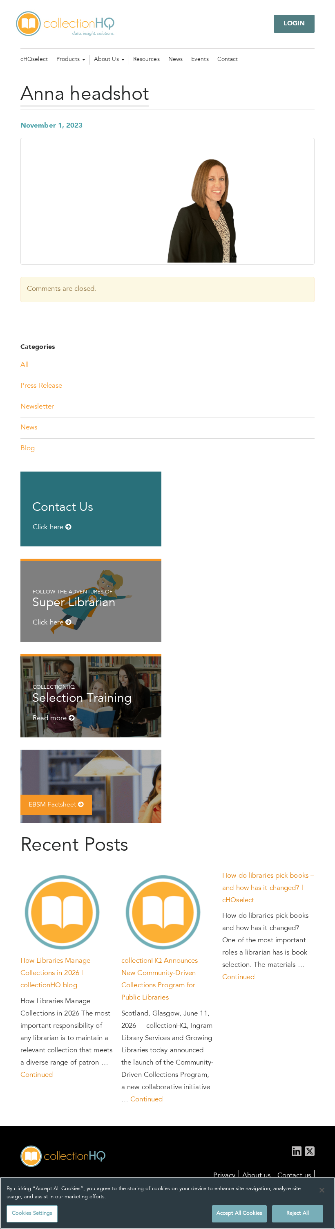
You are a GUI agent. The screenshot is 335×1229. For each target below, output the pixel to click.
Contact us (294, 1176)
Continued (36, 1075)
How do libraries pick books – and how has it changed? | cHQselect (268, 888)
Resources (146, 60)
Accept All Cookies (239, 1213)
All (24, 365)
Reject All (297, 1213)
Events (200, 60)
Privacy (224, 1176)
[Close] (322, 1190)
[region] (167, 1203)
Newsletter (37, 407)
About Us (107, 60)
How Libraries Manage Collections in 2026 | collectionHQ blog (55, 973)
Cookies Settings (32, 1213)
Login (294, 23)
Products (68, 60)
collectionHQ (65, 24)
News (175, 60)
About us (256, 1176)
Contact (227, 60)
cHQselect (34, 60)
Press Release (41, 386)
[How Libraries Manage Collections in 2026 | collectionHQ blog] (63, 913)
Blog (27, 448)
